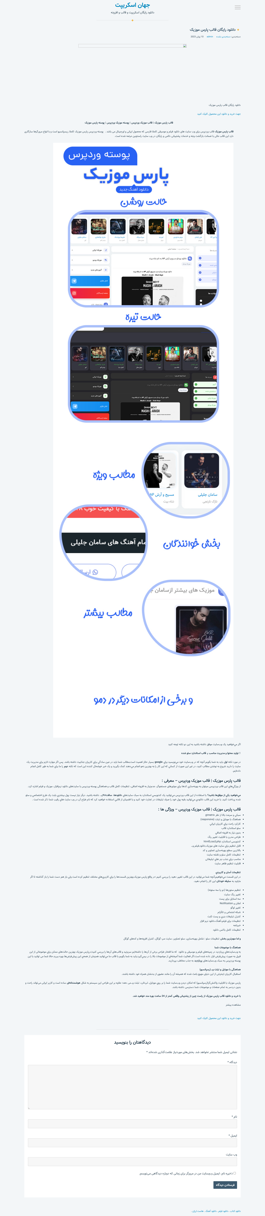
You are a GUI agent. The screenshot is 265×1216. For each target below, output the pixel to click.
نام (234, 1116)
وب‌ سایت (231, 1154)
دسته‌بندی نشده (223, 36)
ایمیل (233, 1135)
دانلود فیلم (223, 1211)
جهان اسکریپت (132, 5)
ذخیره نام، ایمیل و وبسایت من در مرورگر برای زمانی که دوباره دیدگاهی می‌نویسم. (186, 1173)
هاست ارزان (198, 1211)
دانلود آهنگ (211, 1211)
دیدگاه (232, 1062)
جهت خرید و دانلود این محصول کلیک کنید (219, 114)
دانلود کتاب (235, 1211)
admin (210, 36)
